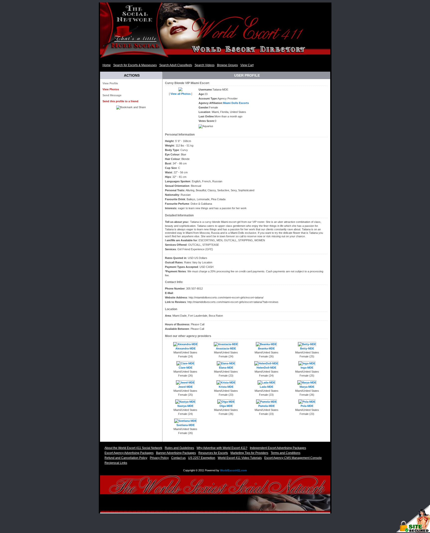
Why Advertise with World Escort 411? (222, 448)
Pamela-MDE (266, 405)
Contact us (178, 458)
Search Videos (205, 65)
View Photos (111, 89)
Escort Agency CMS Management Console (293, 458)
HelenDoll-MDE (266, 367)
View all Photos (180, 93)
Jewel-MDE (185, 386)
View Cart (247, 65)
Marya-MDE (307, 386)
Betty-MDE (307, 348)
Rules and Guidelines (179, 448)
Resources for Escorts (213, 453)
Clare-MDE (185, 367)
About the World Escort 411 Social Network (133, 448)
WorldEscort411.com (233, 470)
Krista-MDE (226, 386)
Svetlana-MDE (185, 425)
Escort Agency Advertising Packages (129, 453)
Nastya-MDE (185, 405)
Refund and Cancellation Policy (126, 458)
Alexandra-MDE (185, 348)
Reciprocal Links (116, 463)
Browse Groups (227, 65)
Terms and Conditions (285, 453)
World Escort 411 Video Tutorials (240, 458)
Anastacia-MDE (226, 348)
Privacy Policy (159, 458)
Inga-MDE (307, 367)
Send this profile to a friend (120, 101)
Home (107, 65)
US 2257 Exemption (201, 458)
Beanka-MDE (266, 348)
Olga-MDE (226, 405)
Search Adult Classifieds (175, 65)
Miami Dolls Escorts (236, 102)
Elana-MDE (226, 367)
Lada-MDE (266, 386)
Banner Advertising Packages (176, 453)
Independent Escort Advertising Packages (278, 448)
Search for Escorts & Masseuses (135, 65)
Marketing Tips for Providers (249, 453)
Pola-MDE (307, 405)
